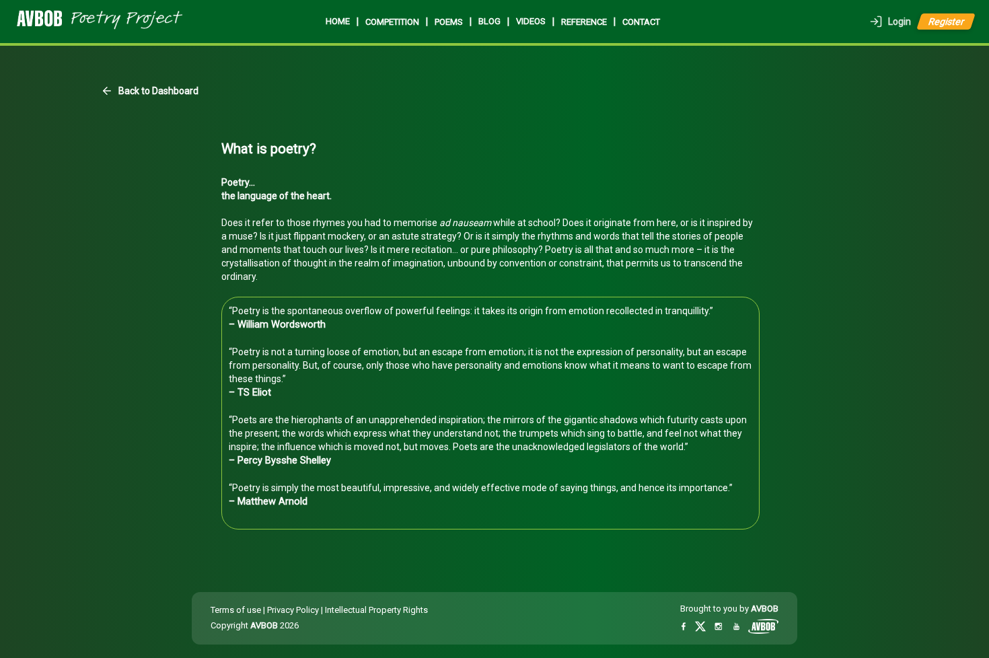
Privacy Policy (293, 610)
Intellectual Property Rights (376, 610)
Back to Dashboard (158, 90)
